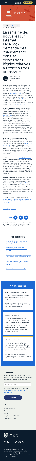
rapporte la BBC (7, 115)
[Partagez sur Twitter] (21, 218)
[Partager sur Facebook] (15, 218)
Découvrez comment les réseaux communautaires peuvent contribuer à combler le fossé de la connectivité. (17, 201)
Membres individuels (9, 411)
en (7, 25)
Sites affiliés (12, 457)
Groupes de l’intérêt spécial (11, 416)
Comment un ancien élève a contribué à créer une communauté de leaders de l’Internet (17, 263)
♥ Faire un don (28, 3)
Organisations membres (10, 418)
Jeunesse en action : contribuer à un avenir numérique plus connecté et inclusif (16, 249)
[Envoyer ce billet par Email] (26, 218)
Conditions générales (10, 391)
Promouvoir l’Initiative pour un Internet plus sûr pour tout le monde (17, 242)
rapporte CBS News (24, 183)
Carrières (23, 455)
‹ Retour (10, 217)
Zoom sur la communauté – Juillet (16, 269)
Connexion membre (9, 408)
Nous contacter (14, 455)
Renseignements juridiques (11, 453)
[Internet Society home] (18, 3)
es (17, 25)
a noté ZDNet (20, 99)
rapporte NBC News (15, 94)
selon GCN (12, 134)
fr (12, 25)
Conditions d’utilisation (20, 451)
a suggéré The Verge (19, 104)
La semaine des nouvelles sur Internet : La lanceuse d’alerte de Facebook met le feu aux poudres (17, 320)
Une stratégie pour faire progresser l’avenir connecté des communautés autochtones (18, 256)
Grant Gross (16, 76)
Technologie (6, 209)
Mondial (13, 209)
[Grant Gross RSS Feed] (13, 80)
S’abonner (13, 398)
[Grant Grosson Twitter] (11, 80)
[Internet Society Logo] (11, 435)
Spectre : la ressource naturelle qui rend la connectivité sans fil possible (17, 297)
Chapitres (6, 413)
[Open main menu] (6, 2)
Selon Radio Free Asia (25, 158)
